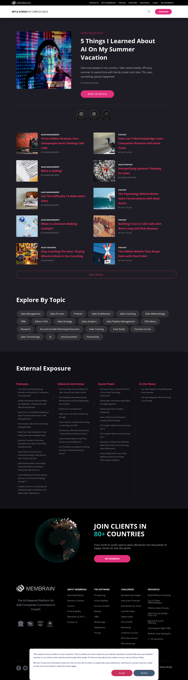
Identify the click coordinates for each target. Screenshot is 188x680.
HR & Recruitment (129, 638)
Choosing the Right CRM (159, 628)
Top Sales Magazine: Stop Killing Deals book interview (156, 391)
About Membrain (75, 595)
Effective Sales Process (158, 608)
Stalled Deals (127, 616)
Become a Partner (75, 600)
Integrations (99, 627)
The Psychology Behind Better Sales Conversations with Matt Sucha (139, 198)
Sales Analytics (89, 321)
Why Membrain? (108, 3)
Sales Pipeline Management (120, 321)
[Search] (149, 11)
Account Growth (102, 606)
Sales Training (96, 329)
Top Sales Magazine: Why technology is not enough (156, 399)
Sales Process (57, 313)
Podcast (122, 134)
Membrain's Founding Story (70, 409)
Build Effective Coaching (159, 595)
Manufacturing (128, 643)
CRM (23, 321)
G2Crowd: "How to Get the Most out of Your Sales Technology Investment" (115, 392)
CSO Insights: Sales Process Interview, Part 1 (115, 435)
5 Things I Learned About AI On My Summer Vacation (118, 49)
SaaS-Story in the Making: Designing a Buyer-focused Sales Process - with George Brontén (33, 415)
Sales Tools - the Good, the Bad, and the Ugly (73, 415)
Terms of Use (165, 667)
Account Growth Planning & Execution (60, 329)
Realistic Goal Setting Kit (159, 633)
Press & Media (74, 611)
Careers (70, 606)
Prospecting (99, 595)
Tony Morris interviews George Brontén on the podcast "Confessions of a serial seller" (33, 392)
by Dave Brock (47, 260)
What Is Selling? (51, 171)
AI (50, 336)
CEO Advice (150, 321)
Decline (144, 673)
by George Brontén (50, 152)
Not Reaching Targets (131, 595)
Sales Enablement (101, 313)
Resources (145, 3)
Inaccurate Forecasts (130, 600)
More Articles (96, 274)
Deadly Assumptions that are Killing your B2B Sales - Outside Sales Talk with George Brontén (32, 403)
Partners (133, 3)
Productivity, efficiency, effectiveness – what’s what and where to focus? (74, 432)
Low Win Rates (128, 611)
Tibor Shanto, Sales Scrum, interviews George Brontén (33, 425)
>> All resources (155, 639)
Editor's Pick (41, 321)
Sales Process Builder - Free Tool (158, 614)
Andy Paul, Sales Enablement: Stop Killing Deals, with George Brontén (32, 434)
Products (94, 3)
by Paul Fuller (125, 152)
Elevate (97, 611)
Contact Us (72, 622)
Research (25, 329)
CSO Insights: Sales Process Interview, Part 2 (115, 427)
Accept (122, 673)
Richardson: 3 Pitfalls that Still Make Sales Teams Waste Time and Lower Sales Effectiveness (114, 445)
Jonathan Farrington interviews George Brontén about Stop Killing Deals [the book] (32, 443)
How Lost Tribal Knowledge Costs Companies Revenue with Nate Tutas (140, 143)
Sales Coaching (48, 247)
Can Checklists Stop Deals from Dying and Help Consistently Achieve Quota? (74, 450)
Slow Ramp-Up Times (131, 606)
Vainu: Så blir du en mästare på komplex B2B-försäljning (112, 419)
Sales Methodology (155, 313)
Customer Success (129, 632)
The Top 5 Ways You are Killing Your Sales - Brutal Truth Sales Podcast (73, 391)
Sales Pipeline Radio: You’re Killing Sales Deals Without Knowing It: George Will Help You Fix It (31, 466)
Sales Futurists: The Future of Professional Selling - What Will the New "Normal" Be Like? (32, 455)
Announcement (69, 336)
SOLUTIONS (126, 622)
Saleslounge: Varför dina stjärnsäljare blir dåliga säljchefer (115, 402)
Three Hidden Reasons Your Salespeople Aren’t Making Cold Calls (62, 143)
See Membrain (167, 3)
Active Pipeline (101, 600)
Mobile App (99, 622)
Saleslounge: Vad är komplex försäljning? (111, 410)
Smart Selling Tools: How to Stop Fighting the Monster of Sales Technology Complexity (113, 456)
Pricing (122, 3)
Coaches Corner (142, 329)
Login (155, 3)
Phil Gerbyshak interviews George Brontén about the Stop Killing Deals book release (74, 400)
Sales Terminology (30, 336)
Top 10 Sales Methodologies (155, 601)
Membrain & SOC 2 (76, 616)
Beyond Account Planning (155, 621)
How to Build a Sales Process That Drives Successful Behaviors (72, 440)
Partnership (93, 336)
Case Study (119, 329)
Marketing (126, 627)
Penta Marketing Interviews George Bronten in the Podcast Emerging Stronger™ (32, 478)
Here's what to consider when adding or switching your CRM (74, 424)
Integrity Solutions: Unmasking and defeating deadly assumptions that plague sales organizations (32, 489)
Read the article (97, 94)
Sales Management (50, 134)
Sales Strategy (125, 164)
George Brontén (91, 83)
